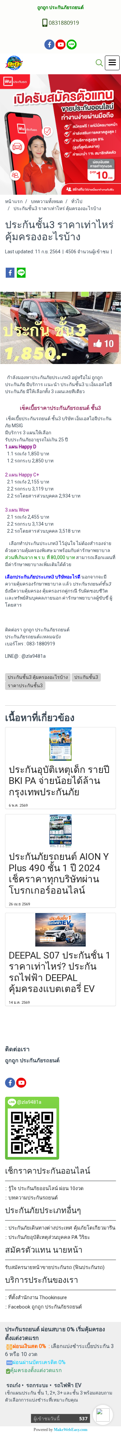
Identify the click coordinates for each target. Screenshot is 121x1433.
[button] (103, 1415)
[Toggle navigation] (112, 63)
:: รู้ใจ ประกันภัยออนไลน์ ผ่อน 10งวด (44, 1188)
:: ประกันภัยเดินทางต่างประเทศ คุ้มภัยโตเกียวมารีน (60, 1228)
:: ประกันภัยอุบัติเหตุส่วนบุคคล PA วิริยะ (47, 1237)
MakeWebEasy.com (70, 1429)
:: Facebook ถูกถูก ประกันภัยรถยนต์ (43, 1307)
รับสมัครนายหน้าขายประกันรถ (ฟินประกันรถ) (55, 1267)
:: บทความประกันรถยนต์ (31, 1198)
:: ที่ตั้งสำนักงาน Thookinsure (36, 1297)
